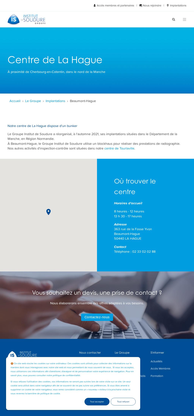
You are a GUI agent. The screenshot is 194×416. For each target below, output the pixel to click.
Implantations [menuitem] (177, 5)
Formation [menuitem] (157, 376)
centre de (119, 148)
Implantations (55, 100)
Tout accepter (97, 401)
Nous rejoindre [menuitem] (151, 5)
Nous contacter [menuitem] (90, 352)
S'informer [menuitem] (157, 352)
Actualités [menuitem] (156, 361)
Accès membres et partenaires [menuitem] (115, 5)
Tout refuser (123, 401)
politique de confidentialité (66, 375)
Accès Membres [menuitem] (160, 368)
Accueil (14, 100)
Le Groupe (33, 100)
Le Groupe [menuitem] (122, 352)
